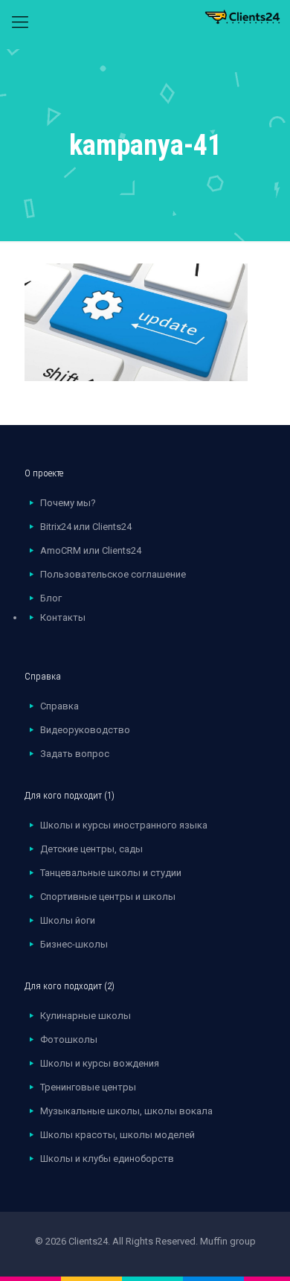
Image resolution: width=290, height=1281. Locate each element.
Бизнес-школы (74, 944)
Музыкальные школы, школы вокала (126, 1111)
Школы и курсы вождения (99, 1063)
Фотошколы (68, 1039)
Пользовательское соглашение (113, 574)
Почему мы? (68, 502)
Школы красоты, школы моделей (117, 1134)
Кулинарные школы (85, 1015)
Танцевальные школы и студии (110, 872)
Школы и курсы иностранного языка (123, 825)
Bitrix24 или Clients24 (86, 526)
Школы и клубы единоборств (107, 1158)
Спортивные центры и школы (107, 896)
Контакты (63, 617)
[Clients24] (145, 24)
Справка (59, 706)
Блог (51, 598)
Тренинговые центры (88, 1087)
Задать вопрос (74, 753)
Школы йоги (67, 920)
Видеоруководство (85, 729)
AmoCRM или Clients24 (90, 550)
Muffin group (228, 1241)
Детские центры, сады (91, 848)
